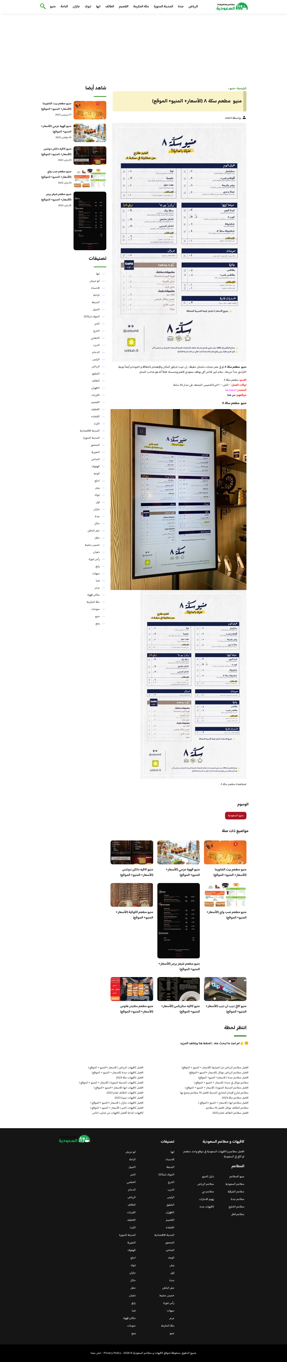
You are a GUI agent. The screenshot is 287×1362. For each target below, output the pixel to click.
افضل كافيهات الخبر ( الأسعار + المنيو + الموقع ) (117, 1108)
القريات (95, 395)
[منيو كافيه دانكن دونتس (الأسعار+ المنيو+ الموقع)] (90, 155)
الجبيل (96, 309)
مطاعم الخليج (236, 1206)
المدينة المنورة (163, 6)
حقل (97, 537)
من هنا (231, 395)
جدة (181, 6)
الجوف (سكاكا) (92, 316)
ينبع (98, 623)
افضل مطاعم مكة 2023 (235, 1097)
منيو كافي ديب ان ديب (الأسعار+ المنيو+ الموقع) (226, 1009)
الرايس (96, 359)
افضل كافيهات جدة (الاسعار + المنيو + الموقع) (118, 1072)
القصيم (123, 6)
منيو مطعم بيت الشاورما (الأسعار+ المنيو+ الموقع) (229, 872)
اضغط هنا (231, 390)
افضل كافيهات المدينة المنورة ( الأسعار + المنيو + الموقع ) (111, 1082)
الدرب (96, 345)
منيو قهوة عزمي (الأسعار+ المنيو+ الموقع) (183, 872)
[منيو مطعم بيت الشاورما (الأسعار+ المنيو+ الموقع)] (90, 110)
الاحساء (95, 288)
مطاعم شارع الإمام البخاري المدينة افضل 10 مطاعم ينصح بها (214, 1092)
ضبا (98, 580)
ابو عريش (95, 281)
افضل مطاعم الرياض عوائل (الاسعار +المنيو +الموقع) (219, 1072)
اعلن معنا (96, 1353)
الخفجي (95, 338)
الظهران (95, 388)
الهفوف (96, 466)
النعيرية (95, 452)
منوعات (95, 609)
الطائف (109, 6)
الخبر (97, 323)
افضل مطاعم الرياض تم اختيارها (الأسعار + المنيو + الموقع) (215, 1067)
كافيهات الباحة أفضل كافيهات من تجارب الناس (118, 1113)
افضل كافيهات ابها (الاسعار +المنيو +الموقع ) (119, 1087)
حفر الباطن (94, 530)
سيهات (96, 573)
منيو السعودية (236, 815)
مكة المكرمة (141, 6)
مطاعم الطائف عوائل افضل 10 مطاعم (227, 1108)
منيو (53, 6)
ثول (98, 502)
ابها (98, 6)
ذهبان (96, 552)
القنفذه (95, 416)
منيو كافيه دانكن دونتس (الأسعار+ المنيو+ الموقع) (136, 872)
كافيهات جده (207, 1206)
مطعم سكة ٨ (228, 784)
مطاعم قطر (237, 1214)
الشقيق (96, 373)
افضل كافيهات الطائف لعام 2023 (125, 1092)
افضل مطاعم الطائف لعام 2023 (230, 1113)
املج (97, 480)
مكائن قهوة (93, 595)
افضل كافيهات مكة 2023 (130, 1077)
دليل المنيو (208, 1176)
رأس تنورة (94, 559)
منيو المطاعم (236, 1176)
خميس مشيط (92, 545)
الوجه (97, 473)
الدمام (96, 352)
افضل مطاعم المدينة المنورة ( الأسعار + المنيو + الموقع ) (217, 1087)
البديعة (96, 302)
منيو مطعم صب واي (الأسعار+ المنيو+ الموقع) (226, 915)
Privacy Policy (112, 1353)
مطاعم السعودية (234, 1184)
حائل (97, 523)
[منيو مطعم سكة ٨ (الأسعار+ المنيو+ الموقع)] (178, 242)
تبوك (88, 6)
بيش (97, 488)
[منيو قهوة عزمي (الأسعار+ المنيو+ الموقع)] (90, 133)
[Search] (42, 7)
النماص (95, 459)
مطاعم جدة (237, 1199)
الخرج (96, 331)
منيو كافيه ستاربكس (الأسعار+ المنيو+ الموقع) (180, 1009)
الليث (97, 423)
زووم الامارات (206, 1199)
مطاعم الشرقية (236, 1191)
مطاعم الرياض (205, 1184)
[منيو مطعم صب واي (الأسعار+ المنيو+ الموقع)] (90, 178)
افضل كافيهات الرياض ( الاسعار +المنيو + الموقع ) (116, 1067)
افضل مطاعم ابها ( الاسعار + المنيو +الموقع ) (223, 1103)
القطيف (95, 409)
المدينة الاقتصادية (90, 430)
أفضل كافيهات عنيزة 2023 (129, 1097)
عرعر (97, 587)
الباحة (64, 6)
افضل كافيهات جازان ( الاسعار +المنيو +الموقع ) (117, 1103)
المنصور (95, 445)
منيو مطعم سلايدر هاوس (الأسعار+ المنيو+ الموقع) (136, 1009)
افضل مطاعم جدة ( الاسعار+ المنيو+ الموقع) (223, 1077)
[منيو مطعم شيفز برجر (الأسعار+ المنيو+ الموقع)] (90, 221)
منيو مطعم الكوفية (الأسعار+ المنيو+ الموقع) (134, 915)
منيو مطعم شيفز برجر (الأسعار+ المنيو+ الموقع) (179, 966)
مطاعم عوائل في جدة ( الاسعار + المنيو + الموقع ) (221, 1082)
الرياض (193, 6)
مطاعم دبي (208, 1191)
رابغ (98, 566)
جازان (76, 6)
